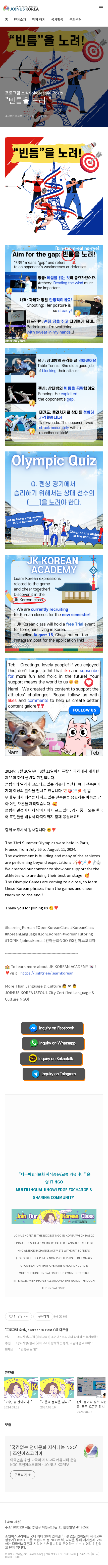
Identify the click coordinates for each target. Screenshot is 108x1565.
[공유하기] (20, 1316)
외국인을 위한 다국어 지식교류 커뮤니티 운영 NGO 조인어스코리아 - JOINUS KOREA (43, 1462)
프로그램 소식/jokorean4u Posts (34, 93)
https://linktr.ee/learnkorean (46, 973)
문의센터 (75, 19)
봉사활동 (57, 19)
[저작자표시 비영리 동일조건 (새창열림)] (60, 1316)
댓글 (8, 1424)
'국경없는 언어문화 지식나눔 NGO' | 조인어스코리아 (43, 1450)
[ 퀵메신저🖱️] (13, 1521)
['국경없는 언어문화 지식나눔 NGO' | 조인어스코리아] (30, 7)
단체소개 (20, 19)
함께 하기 (38, 19)
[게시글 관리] (26, 1316)
